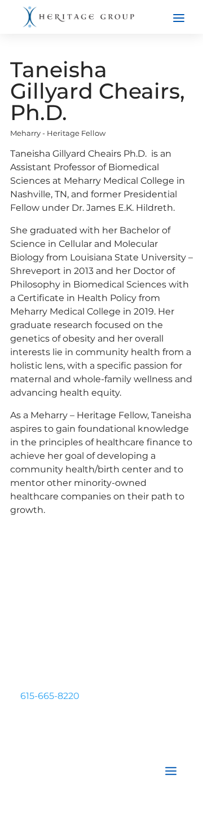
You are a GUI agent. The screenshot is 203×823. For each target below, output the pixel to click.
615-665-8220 (50, 696)
